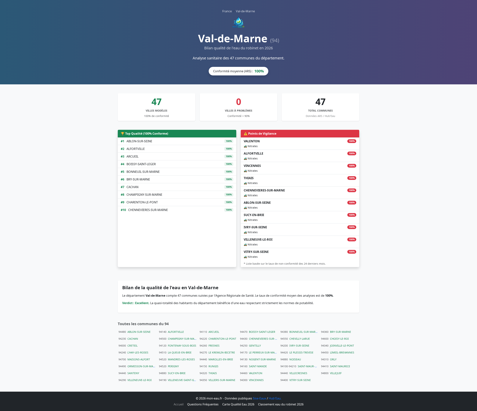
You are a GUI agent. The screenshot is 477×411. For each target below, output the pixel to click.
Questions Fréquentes (203, 404)
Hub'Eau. (275, 398)
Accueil (179, 404)
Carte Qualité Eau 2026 (238, 404)
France (227, 11)
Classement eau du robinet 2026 (281, 404)
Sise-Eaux (259, 398)
